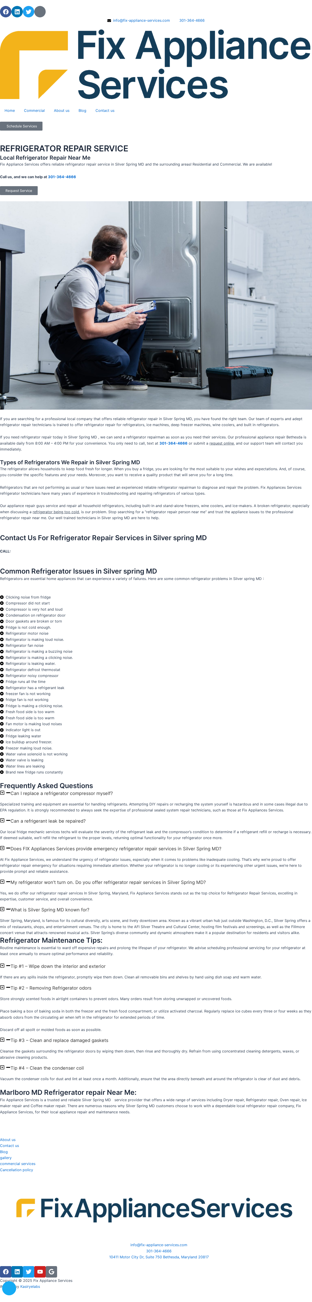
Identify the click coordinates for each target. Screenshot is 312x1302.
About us (61, 110)
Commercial (34, 110)
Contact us (104, 110)
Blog (82, 110)
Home (10, 110)
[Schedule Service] (9, 1288)
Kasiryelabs (30, 1286)
